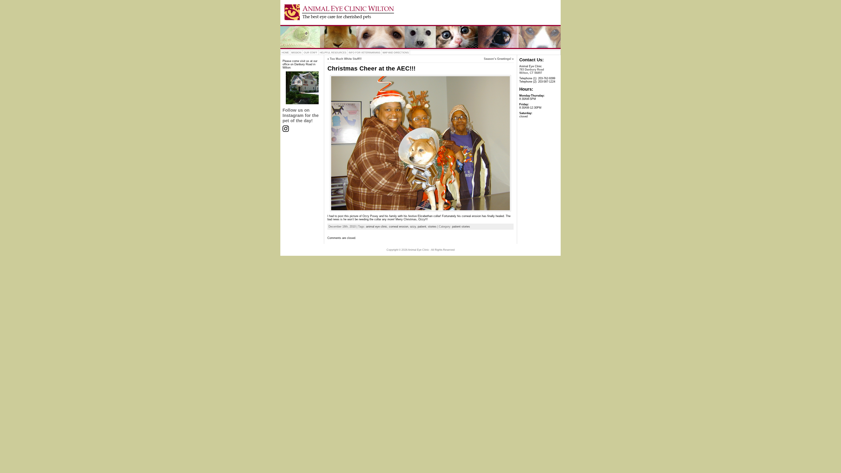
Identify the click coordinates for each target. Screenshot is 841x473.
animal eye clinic (376, 226)
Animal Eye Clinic (418, 249)
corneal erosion (398, 226)
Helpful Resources (333, 52)
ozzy (413, 226)
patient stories (461, 226)
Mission (296, 52)
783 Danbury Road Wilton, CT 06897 (531, 71)
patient (422, 226)
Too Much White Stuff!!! (346, 58)
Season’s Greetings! (497, 58)
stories (432, 226)
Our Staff (310, 52)
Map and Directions (396, 52)
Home (285, 52)
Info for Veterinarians (364, 52)
